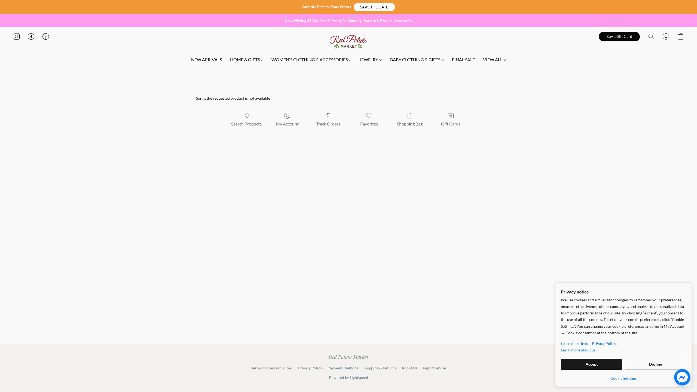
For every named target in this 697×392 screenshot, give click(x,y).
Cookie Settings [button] (623, 378)
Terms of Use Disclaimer (271, 368)
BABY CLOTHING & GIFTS (415, 59)
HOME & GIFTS (245, 59)
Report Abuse (434, 368)
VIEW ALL (493, 59)
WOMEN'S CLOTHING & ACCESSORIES (309, 59)
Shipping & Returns (380, 368)
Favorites (369, 123)
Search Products (246, 123)
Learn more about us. (578, 350)
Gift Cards (450, 123)
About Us (409, 368)
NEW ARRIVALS (206, 59)
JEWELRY (369, 59)
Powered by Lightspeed (348, 377)
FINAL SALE (463, 59)
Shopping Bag (410, 123)
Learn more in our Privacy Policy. (589, 343)
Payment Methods (343, 368)
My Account (287, 123)
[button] (374, 7)
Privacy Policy (310, 368)
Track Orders (328, 123)
